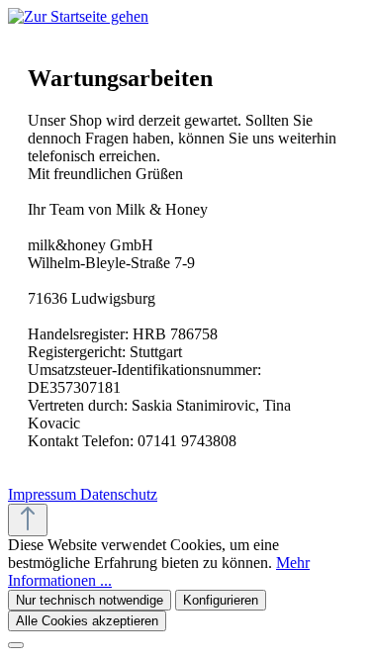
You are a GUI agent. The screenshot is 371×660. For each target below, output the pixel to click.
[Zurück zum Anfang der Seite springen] (27, 520)
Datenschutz (118, 494)
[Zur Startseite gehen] (78, 16)
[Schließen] (16, 645)
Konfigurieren (220, 600)
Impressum (44, 494)
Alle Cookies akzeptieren (87, 620)
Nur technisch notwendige (89, 600)
